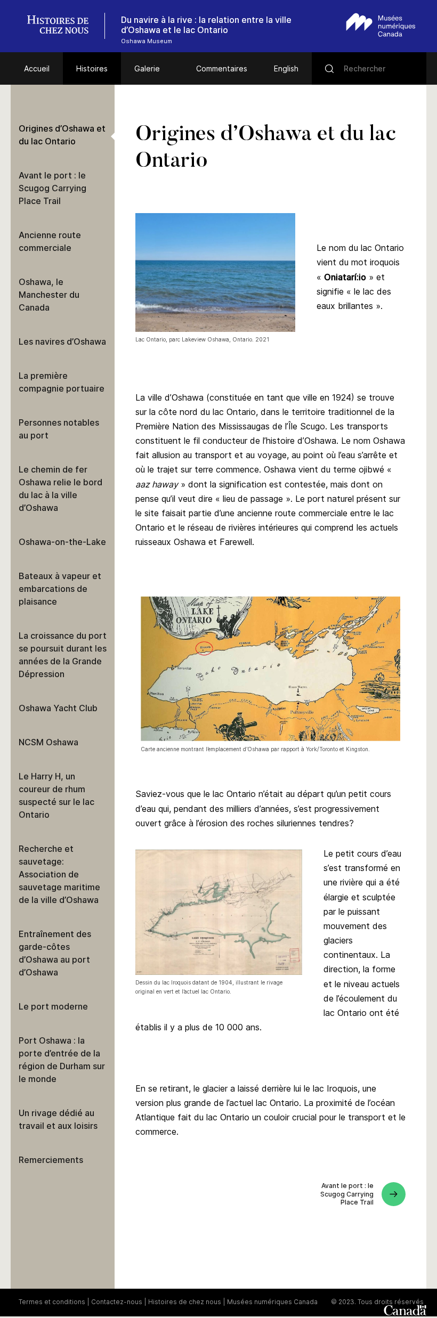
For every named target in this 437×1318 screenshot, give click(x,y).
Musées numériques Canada (272, 1302)
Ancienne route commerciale (50, 241)
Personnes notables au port (59, 429)
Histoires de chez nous (184, 1302)
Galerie (147, 68)
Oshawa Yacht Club (58, 708)
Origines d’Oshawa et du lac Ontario (62, 135)
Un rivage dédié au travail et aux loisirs (58, 1119)
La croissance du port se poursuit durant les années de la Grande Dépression (63, 654)
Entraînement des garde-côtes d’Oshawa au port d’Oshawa (55, 953)
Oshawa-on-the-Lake (62, 541)
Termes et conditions (52, 1302)
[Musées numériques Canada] (381, 25)
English (286, 68)
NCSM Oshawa (48, 742)
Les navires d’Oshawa (62, 341)
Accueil (37, 68)
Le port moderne (53, 1006)
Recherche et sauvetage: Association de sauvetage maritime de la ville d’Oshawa (59, 874)
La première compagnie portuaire (61, 382)
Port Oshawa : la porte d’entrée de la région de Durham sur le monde (62, 1059)
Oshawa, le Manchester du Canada (49, 294)
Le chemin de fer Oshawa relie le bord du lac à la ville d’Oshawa (60, 488)
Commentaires (221, 68)
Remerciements (51, 1159)
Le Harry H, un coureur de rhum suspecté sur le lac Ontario (56, 795)
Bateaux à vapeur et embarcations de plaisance (60, 589)
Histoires (92, 68)
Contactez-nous (116, 1302)
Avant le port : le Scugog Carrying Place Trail (52, 188)
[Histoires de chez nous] (63, 26)
